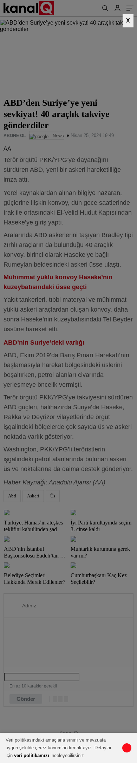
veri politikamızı (31, 755)
